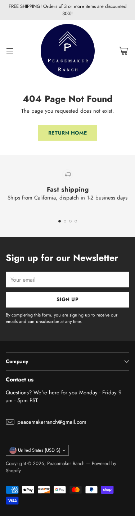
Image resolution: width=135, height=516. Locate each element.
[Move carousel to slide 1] (59, 221)
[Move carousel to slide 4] (76, 221)
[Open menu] (9, 51)
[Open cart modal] (123, 51)
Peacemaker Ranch (66, 463)
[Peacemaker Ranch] (68, 51)
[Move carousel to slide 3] (70, 221)
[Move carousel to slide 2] (65, 221)
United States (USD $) (39, 450)
